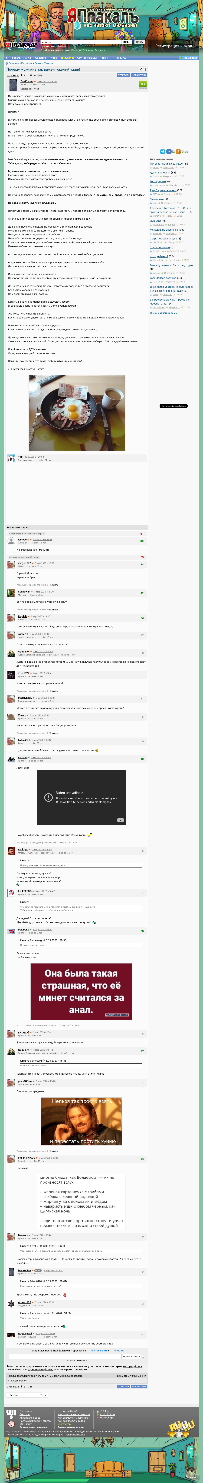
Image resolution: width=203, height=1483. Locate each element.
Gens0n (157, 216)
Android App (107, 1414)
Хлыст (22, 715)
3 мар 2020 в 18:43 (46, 1081)
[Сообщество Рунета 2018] (172, 1428)
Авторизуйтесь (132, 1366)
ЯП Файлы (90, 57)
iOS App (105, 1411)
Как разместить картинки (73, 1417)
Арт (79, 57)
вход (188, 46)
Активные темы (60, 50)
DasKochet (26, 81)
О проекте (26, 1411)
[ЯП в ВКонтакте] (169, 151)
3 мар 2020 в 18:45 (53, 1270)
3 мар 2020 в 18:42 (41, 740)
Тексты (48, 63)
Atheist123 (24, 1302)
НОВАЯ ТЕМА (139, 75)
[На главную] (7, 58)
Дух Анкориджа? (160, 172)
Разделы (15, 57)
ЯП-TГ (106, 57)
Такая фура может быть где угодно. (171, 265)
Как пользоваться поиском (74, 1414)
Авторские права (30, 1417)
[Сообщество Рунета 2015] (181, 1428)
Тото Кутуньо (158, 181)
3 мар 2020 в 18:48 (44, 1302)
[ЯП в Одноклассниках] (178, 151)
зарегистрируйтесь (40, 1369)
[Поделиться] (141, 69)
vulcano (22, 757)
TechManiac (159, 307)
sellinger (23, 849)
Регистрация (167, 46)
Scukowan (24, 591)
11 (31, 75)
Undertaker (158, 260)
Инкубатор (68, 57)
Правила (88, 50)
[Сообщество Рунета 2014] (191, 1428)
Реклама (100, 50)
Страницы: (13, 75)
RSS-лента (26, 1424)
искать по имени (77, 1360)
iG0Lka (156, 281)
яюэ (155, 203)
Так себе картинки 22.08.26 (166, 163)
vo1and (156, 273)
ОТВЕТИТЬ (123, 75)
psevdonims (159, 185)
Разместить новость (71, 1427)
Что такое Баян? (67, 1411)
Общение (40, 57)
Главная (14, 63)
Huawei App (107, 1417)
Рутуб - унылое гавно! (163, 190)
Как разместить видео (71, 1420)
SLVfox (156, 194)
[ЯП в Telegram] (162, 151)
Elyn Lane (155, 220)
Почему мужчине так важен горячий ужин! (43, 69)
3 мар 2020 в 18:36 (47, 81)
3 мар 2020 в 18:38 (42, 539)
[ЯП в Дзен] (173, 151)
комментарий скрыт (26, 533)
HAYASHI (157, 233)
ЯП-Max (118, 1350)
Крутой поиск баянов (53, 46)
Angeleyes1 (25, 1333)
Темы (125, 41)
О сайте (45, 50)
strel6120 (23, 673)
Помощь (76, 50)
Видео (171, 224)
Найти (139, 41)
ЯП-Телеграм (99, 1350)
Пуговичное (157, 199)
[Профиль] (13, 84)
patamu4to (158, 224)
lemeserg (23, 539)
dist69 (156, 242)
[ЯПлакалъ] (21, 45)
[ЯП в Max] (186, 151)
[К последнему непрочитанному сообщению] (39, 75)
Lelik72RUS (25, 891)
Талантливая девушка (163, 277)
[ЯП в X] (183, 151)
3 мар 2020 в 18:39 (44, 563)
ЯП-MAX (120, 57)
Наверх (194, 1477)
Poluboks (23, 929)
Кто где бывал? (159, 256)
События (167, 294)
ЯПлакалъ (53, 585)
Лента (27, 57)
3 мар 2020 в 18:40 (40, 616)
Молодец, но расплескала (165, 229)
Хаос (54, 57)
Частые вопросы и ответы (35, 1420)
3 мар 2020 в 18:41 (42, 673)
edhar (156, 167)
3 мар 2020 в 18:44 (42, 1235)
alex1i (155, 294)
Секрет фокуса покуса (163, 238)
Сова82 (157, 251)
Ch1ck (156, 176)
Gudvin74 (23, 651)
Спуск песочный (160, 247)
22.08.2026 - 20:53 (34, 457)
